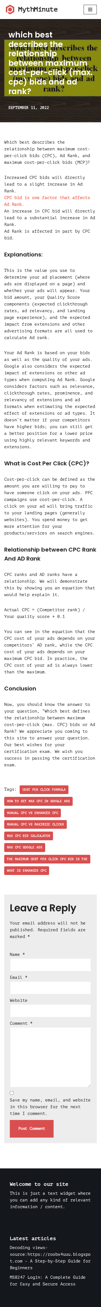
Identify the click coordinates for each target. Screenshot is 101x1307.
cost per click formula (44, 790)
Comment (21, 1023)
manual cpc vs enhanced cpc (32, 813)
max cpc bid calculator (28, 836)
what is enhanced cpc (26, 870)
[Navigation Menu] (90, 9)
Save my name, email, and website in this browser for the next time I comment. (50, 1107)
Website (18, 1000)
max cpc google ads (24, 847)
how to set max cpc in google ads (38, 801)
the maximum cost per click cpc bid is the (47, 859)
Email (18, 977)
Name (17, 954)
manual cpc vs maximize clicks (35, 824)
